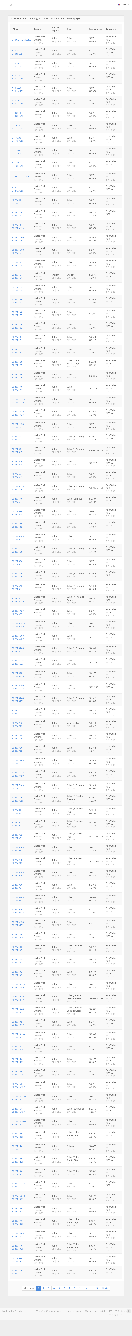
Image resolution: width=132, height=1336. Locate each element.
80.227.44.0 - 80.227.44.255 (18, 1260)
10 (85, 1288)
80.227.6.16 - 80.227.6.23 (18, 463)
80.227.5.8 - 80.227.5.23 (17, 264)
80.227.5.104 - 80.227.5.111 (18, 388)
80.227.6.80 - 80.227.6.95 (18, 563)
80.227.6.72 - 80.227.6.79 (18, 550)
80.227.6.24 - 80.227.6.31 (18, 475)
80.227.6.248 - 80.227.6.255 (18, 700)
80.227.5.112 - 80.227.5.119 (18, 401)
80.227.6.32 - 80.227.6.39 (18, 488)
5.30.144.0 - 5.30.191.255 (18, 90)
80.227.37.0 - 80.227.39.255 (18, 1222)
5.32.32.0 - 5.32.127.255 (18, 189)
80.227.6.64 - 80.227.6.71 (18, 538)
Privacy (113, 1314)
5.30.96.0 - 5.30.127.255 (18, 65)
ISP (110, 1311)
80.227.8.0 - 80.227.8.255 (18, 811)
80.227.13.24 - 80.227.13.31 (18, 973)
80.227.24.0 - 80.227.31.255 (18, 1148)
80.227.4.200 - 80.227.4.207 (18, 239)
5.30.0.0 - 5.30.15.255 (21, 39)
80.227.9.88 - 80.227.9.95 (18, 899)
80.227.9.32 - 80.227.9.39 (18, 836)
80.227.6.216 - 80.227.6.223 (18, 662)
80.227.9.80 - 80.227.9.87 (18, 886)
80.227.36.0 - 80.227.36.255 (18, 1210)
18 (97, 1288)
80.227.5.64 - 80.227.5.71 (18, 338)
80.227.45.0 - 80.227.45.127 (18, 1272)
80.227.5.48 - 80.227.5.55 (18, 314)
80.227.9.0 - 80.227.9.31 (17, 824)
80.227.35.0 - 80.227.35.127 (18, 1173)
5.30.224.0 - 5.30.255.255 (18, 114)
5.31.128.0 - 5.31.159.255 (18, 139)
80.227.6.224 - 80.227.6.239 (18, 675)
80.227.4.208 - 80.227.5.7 (18, 251)
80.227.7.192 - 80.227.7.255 (18, 799)
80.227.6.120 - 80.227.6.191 (18, 612)
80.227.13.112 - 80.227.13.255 (19, 1048)
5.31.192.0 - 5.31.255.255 (18, 164)
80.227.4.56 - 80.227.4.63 (18, 214)
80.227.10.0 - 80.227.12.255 (18, 936)
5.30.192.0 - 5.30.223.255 (18, 102)
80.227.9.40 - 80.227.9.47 (18, 849)
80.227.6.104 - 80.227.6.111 (18, 587)
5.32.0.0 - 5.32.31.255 (21, 176)
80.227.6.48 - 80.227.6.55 (18, 513)
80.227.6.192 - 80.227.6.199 (18, 625)
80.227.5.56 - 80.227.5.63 (18, 326)
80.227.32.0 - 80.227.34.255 (18, 1160)
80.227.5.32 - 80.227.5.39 (18, 289)
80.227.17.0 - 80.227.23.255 (18, 1135)
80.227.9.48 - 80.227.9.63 (18, 861)
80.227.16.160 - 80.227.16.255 (19, 1123)
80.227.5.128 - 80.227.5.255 (18, 426)
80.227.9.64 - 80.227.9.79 (18, 874)
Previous (29, 1288)
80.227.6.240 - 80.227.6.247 (18, 687)
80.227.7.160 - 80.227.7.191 (18, 787)
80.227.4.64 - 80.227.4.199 (18, 227)
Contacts (125, 1311)
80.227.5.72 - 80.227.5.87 (18, 351)
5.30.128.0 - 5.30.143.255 (18, 77)
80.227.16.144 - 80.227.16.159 (19, 1110)
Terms (122, 1314)
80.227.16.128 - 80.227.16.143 (19, 1098)
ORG (116, 1311)
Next (104, 1288)
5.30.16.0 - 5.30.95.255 (17, 52)
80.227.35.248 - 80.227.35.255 (19, 1197)
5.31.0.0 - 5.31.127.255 (18, 127)
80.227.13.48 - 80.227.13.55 (18, 1011)
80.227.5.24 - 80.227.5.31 (18, 276)
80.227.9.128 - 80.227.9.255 (18, 924)
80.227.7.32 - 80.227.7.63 (18, 724)
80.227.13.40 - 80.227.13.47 (18, 998)
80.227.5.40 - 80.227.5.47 (18, 301)
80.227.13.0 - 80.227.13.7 (18, 948)
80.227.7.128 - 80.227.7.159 (18, 774)
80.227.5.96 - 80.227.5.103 (18, 376)
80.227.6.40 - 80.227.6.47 (18, 500)
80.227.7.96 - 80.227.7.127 (18, 762)
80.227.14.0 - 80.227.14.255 (18, 1061)
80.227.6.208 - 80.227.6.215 (18, 650)
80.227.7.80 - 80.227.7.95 (18, 749)
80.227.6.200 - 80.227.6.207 (18, 637)
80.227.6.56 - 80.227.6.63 (18, 525)
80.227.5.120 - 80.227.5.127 (18, 413)
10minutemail (91, 1311)
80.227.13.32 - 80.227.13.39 (18, 986)
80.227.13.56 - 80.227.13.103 (18, 1023)
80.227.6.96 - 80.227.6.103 (18, 575)
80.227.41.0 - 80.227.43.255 (18, 1247)
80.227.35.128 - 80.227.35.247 (19, 1185)
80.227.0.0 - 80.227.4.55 (17, 201)
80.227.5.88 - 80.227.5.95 (18, 363)
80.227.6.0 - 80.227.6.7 (17, 438)
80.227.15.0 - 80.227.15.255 (18, 1073)
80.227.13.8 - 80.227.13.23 (18, 961)
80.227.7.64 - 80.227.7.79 (18, 737)
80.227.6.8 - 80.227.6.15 (17, 451)
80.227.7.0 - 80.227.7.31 (17, 712)
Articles (103, 1311)
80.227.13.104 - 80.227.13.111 (19, 1036)
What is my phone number (70, 1311)
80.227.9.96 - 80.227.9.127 (18, 911)
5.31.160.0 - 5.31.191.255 (18, 152)
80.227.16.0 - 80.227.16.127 (18, 1085)
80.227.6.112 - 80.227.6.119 (18, 600)
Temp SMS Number (45, 1311)
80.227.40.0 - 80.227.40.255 (18, 1235)
